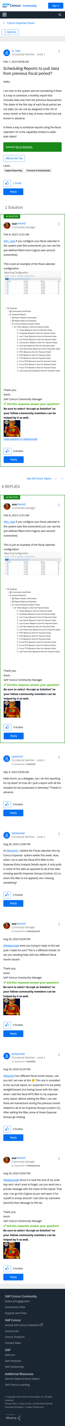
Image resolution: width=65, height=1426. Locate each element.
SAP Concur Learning (17, 1384)
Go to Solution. (24, 147)
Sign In (55, 5)
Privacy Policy (11, 1404)
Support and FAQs (15, 1313)
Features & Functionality (38, 170)
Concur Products (14, 1337)
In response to (23, 764)
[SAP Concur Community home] (11, 5)
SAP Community (14, 1366)
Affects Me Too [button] (14, 158)
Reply (13, 191)
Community (29, 5)
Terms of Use (25, 1404)
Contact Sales (13, 1343)
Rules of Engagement (17, 1301)
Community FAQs (15, 1307)
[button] (59, 51)
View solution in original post (20, 439)
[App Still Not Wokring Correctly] (56, 478)
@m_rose (9, 241)
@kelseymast (11, 945)
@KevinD (12, 850)
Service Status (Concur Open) (22, 1378)
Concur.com (12, 1331)
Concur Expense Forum (20, 23)
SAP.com (10, 1355)
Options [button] (11, 32)
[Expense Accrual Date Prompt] (62, 478)
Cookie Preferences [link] (35, 1407)
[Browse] (6, 14)
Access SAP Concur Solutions (22, 1325)
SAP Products (13, 1361)
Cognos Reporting (13, 170)
